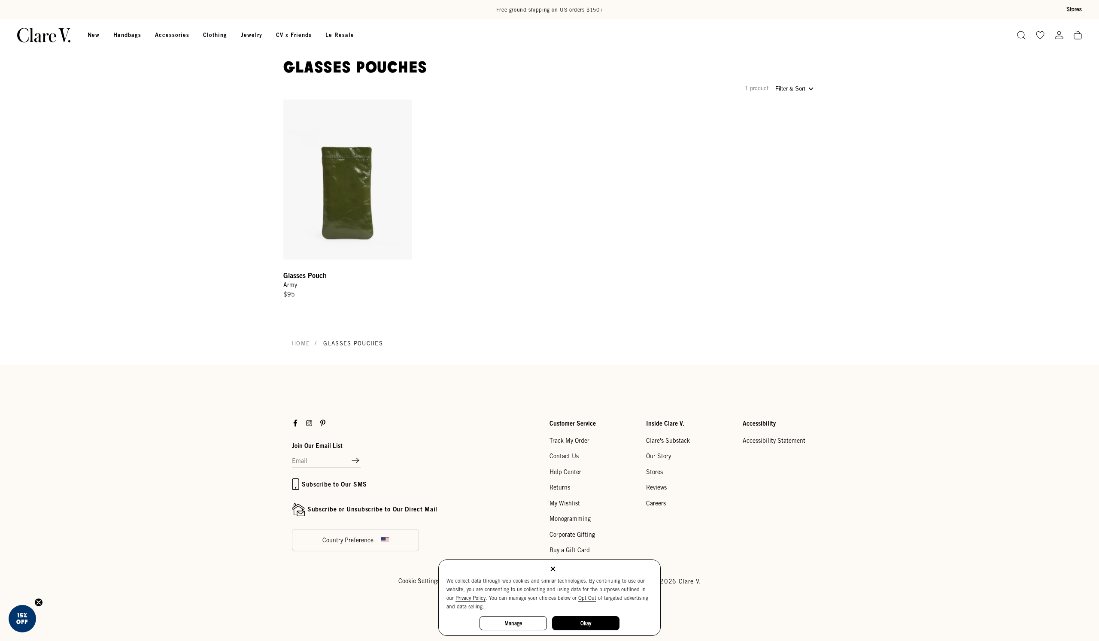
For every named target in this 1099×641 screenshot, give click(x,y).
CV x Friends (294, 34)
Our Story (658, 456)
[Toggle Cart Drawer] (1078, 36)
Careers (656, 503)
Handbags (127, 34)
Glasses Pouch (305, 275)
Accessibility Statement (774, 440)
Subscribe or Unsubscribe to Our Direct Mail (372, 509)
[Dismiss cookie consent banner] (553, 569)
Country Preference (347, 540)
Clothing (215, 34)
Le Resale (339, 34)
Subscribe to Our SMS (334, 484)
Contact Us (564, 456)
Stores (1074, 9)
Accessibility (759, 423)
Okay (585, 623)
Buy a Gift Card (570, 550)
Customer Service (573, 423)
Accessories (172, 34)
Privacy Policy (470, 598)
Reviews (656, 487)
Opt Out (587, 598)
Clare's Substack (668, 440)
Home (301, 343)
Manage (513, 623)
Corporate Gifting (572, 534)
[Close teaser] (38, 602)
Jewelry (251, 34)
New (94, 34)
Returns (560, 487)
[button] (355, 461)
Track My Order (569, 440)
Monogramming (570, 518)
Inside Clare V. (665, 423)
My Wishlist (565, 503)
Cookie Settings (419, 581)
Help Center (565, 472)
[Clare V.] (43, 35)
